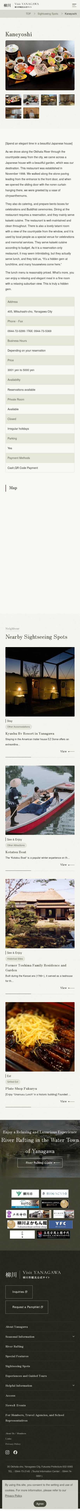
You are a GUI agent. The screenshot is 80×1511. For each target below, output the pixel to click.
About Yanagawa (16, 1327)
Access (10, 1395)
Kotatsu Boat (15, 851)
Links (8, 1438)
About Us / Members (15, 1433)
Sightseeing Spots (48, 13)
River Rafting (14, 1346)
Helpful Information (18, 1385)
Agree (40, 1504)
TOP (28, 13)
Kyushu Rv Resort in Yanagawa (29, 733)
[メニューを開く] (74, 5)
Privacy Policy (13, 1496)
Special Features (17, 1356)
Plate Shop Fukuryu (21, 1088)
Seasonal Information (19, 1336)
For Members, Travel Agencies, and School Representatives (34, 1417)
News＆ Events (15, 1405)
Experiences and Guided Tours (26, 1376)
